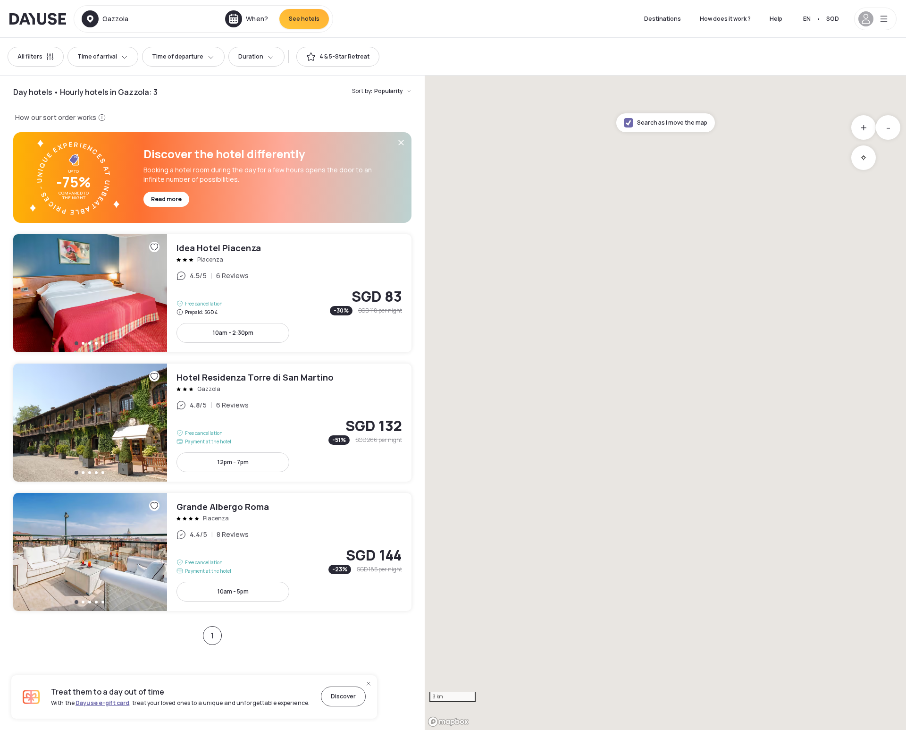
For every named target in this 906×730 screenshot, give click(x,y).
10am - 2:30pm (233, 333)
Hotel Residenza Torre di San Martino (212, 423)
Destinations (662, 19)
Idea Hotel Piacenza (212, 293)
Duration (250, 56)
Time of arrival (97, 56)
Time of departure (177, 56)
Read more (166, 199)
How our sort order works (55, 117)
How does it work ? (725, 19)
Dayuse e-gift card (102, 703)
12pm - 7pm (233, 462)
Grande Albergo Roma (212, 552)
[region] (665, 403)
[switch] (337, 57)
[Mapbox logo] (448, 721)
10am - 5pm (233, 591)
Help (776, 19)
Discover (343, 696)
